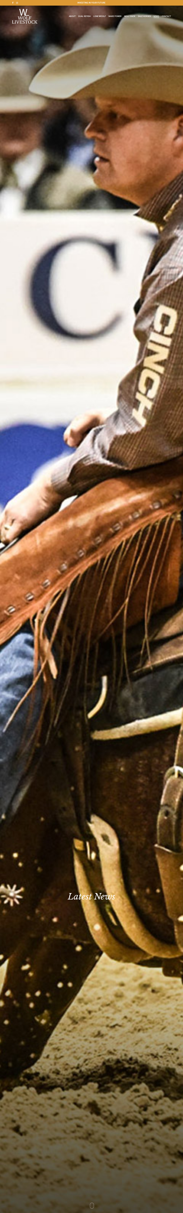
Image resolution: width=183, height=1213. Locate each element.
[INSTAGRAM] (17, 3)
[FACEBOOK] (13, 3)
